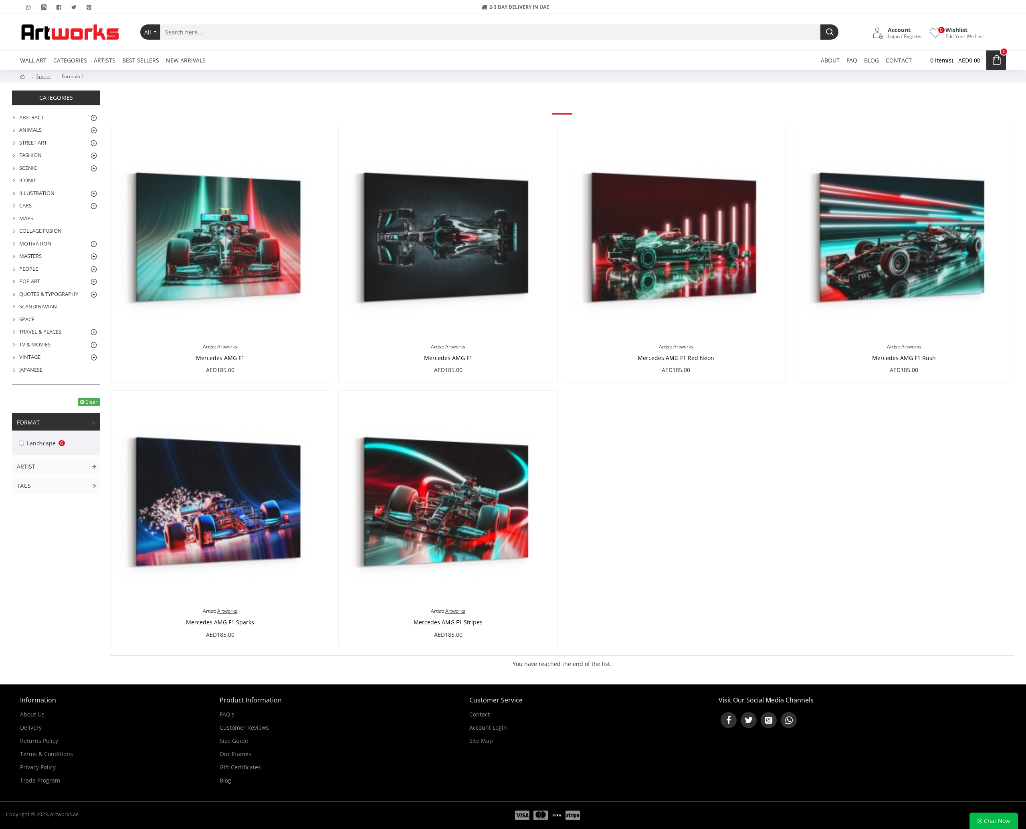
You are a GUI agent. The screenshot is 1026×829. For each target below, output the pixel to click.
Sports (43, 76)
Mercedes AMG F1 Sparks (220, 622)
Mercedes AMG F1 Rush (904, 358)
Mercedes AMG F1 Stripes (448, 622)
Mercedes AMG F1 (220, 358)
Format (28, 422)
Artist (26, 466)
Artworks (227, 346)
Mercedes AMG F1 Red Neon (676, 358)
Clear (91, 401)
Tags (24, 485)
